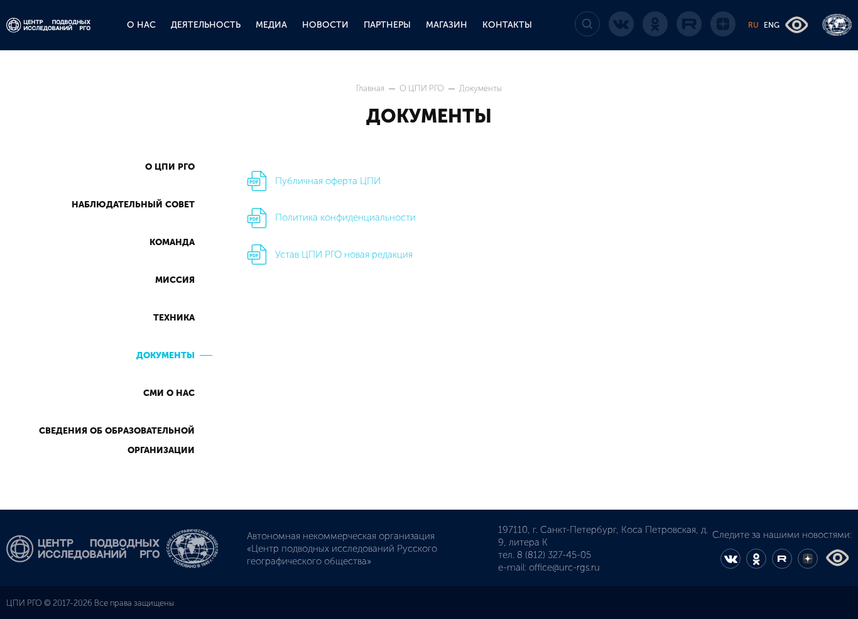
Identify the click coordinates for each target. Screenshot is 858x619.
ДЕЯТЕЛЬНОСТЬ (206, 24)
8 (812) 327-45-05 (554, 555)
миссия (175, 280)
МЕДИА (271, 24)
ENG (771, 25)
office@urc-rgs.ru (564, 567)
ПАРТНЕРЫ (387, 24)
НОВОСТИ (325, 24)
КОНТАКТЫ (507, 24)
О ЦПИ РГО (422, 88)
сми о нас (169, 393)
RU (753, 25)
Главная (371, 88)
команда (172, 242)
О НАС (141, 24)
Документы (165, 355)
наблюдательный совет (133, 204)
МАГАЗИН (446, 24)
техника (174, 317)
